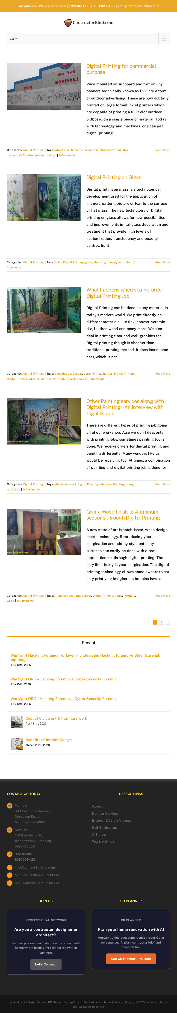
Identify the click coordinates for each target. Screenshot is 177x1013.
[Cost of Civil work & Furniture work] (17, 719)
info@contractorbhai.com (35, 867)
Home (12, 1002)
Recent (88, 642)
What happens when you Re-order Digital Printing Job (124, 293)
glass (88, 262)
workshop (13, 489)
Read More (162, 150)
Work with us (103, 841)
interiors (129, 595)
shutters (99, 262)
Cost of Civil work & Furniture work (56, 718)
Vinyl (52, 155)
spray (129, 484)
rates (29, 155)
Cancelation (62, 373)
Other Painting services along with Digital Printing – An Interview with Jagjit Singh (125, 407)
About (97, 806)
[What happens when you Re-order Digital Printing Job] (44, 310)
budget (86, 595)
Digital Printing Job (20, 379)
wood (82, 379)
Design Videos (73, 1002)
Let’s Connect (46, 964)
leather (46, 379)
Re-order (71, 379)
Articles (99, 834)
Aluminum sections (67, 595)
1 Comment (96, 379)
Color (58, 262)
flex (126, 150)
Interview (106, 484)
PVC (22, 155)
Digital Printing (33, 150)
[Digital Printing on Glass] (44, 197)
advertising (62, 150)
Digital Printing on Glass (113, 177)
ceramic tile (92, 373)
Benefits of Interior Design (49, 740)
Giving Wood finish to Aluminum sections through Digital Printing (123, 515)
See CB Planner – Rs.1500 (131, 959)
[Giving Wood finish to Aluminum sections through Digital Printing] (44, 532)
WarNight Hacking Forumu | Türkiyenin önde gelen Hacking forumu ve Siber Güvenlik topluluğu (85, 657)
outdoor (12, 155)
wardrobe (124, 262)
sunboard (41, 155)
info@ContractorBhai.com (138, 6)
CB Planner (55, 1002)
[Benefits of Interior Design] (17, 741)
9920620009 (81, 6)
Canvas (77, 373)
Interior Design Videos (111, 820)
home (118, 595)
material (58, 379)
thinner (111, 262)
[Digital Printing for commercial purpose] (44, 86)
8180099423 (104, 6)
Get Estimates (104, 827)
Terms (107, 1002)
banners (76, 150)
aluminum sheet (65, 484)
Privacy (118, 1002)
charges (107, 373)
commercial (92, 150)
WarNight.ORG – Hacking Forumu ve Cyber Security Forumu (63, 679)
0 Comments (67, 155)
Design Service (105, 813)
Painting (118, 484)
